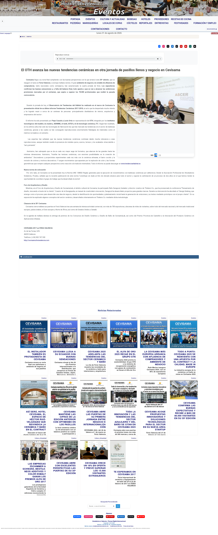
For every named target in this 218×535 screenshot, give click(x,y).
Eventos (29, 36)
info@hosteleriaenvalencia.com (100, 526)
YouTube (141, 516)
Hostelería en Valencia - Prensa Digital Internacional (109, 521)
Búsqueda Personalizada (109, 502)
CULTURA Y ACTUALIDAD (75, 528)
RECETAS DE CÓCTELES (96, 528)
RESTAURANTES (31, 528)
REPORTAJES (82, 528)
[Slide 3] (159, 155)
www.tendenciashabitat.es (131, 164)
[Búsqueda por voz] (114, 506)
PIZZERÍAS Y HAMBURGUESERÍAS (39, 528)
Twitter (100, 516)
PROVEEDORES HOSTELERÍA (66, 528)
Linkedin (121, 516)
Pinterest (111, 516)
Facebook (77, 516)
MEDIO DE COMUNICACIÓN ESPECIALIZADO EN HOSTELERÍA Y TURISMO (13, 528)
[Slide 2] (155, 155)
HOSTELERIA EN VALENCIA (145, 528)
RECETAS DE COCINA (87, 528)
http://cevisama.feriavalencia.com (36, 240)
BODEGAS (59, 528)
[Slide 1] (152, 155)
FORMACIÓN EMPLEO (113, 528)
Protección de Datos (128, 526)
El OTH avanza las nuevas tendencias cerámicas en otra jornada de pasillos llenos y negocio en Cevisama (100, 70)
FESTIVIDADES (107, 528)
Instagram (89, 516)
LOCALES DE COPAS (54, 528)
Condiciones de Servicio (116, 526)
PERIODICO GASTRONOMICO (122, 528)
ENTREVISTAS (102, 528)
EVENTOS (26, 528)
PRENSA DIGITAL (138, 528)
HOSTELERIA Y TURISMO (131, 528)
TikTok (131, 516)
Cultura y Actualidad (40, 438)
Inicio (23, 36)
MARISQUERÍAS (48, 528)
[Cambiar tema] (2, 21)
